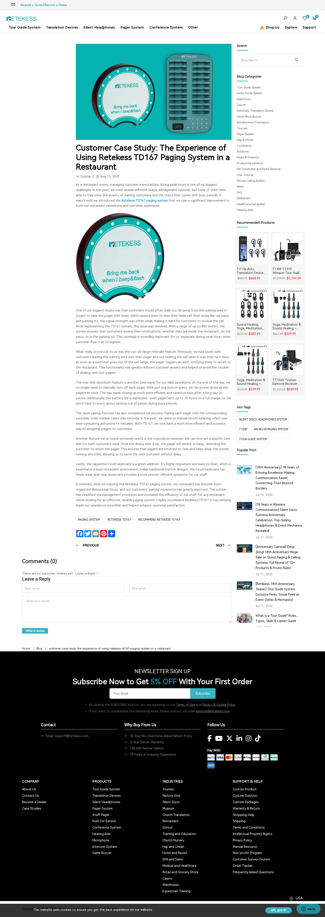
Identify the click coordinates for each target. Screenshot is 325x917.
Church (241, 105)
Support (309, 27)
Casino (167, 878)
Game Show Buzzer (249, 116)
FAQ (239, 192)
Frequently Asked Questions (253, 872)
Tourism (242, 128)
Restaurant (243, 198)
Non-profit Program (247, 853)
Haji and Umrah (173, 846)
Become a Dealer (56, 5)
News (240, 186)
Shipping (239, 821)
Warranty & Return (246, 808)
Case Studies (31, 808)
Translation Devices (62, 27)
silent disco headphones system (263, 419)
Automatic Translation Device (255, 110)
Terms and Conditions (249, 827)
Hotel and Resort (174, 853)
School (167, 827)
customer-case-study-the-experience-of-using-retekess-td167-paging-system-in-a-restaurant (109, 648)
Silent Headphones (99, 27)
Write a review (35, 630)
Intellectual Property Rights (252, 834)
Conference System (166, 27)
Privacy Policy (242, 840)
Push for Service (104, 821)
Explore (291, 27)
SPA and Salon (172, 859)
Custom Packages (246, 802)
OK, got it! (278, 910)
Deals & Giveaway (248, 157)
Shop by (272, 27)
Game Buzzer (102, 853)
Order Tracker (243, 865)
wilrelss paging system (271, 429)
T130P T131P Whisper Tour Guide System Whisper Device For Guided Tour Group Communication (286, 271)
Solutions (243, 151)
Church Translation (176, 815)
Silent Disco (244, 99)
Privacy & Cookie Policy (219, 705)
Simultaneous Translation (253, 122)
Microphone (100, 840)
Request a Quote (32, 5)
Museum (168, 808)
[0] (304, 19)
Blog (39, 648)
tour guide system (253, 439)
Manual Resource (245, 846)
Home (26, 648)
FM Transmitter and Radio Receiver (259, 169)
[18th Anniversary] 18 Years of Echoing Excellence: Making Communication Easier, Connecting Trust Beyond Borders (277, 478)
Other (193, 27)
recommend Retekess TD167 (159, 519)
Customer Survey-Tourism (251, 859)
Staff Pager (100, 815)
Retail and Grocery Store (180, 872)
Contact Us (30, 795)
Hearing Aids (245, 210)
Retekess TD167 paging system (145, 200)
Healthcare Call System (251, 204)
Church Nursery (173, 840)
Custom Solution (245, 795)
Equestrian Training (176, 891)
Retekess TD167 (119, 519)
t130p (243, 429)
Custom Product (245, 789)
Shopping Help (243, 815)
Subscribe (203, 693)
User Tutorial (245, 175)
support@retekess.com (212, 711)
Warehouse (170, 884)
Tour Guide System (25, 27)
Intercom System (104, 846)
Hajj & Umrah (245, 139)
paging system (89, 519)
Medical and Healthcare (179, 865)
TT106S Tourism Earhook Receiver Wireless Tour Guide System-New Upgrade (286, 382)
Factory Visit (171, 795)
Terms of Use (185, 705)
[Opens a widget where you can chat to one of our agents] (308, 909)
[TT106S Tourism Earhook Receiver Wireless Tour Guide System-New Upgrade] (287, 360)
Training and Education (179, 834)
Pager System (132, 27)
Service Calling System (251, 180)
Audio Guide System (249, 93)
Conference (244, 145)
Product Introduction (250, 163)
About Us (29, 789)
